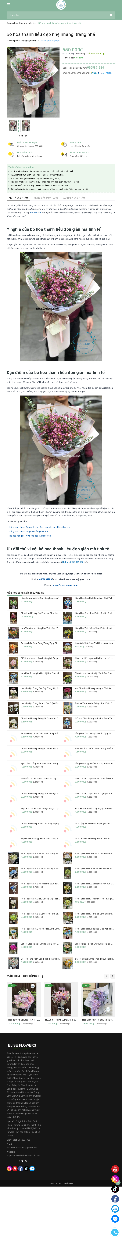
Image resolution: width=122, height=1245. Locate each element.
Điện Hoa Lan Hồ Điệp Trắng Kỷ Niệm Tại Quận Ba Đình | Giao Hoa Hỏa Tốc (55, 808)
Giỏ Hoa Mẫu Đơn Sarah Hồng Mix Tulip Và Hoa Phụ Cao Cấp (49, 658)
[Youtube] (15, 1168)
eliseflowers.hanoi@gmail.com (22, 1147)
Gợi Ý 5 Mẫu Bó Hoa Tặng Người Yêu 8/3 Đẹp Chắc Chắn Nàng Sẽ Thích (42, 171)
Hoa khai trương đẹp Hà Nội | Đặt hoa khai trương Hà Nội (36, 178)
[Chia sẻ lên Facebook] (19, 136)
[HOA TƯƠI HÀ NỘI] (61, 5)
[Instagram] (9, 1168)
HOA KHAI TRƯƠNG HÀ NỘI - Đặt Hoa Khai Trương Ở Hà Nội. (37, 175)
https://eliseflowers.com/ (65, 585)
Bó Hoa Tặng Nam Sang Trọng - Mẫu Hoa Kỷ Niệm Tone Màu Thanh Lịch (55, 959)
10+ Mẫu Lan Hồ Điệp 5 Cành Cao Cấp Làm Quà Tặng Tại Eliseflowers (54, 778)
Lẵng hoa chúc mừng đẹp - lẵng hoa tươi (29, 531)
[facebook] (20, 1168)
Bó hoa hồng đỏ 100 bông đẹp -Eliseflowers (30, 536)
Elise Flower (35, 212)
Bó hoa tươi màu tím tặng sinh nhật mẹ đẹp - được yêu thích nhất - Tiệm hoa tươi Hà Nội (49, 189)
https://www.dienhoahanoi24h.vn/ (23, 1155)
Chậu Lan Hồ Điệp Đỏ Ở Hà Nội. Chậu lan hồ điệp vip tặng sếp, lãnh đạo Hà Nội (57, 613)
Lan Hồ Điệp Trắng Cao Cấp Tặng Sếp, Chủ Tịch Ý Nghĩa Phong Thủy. (53, 688)
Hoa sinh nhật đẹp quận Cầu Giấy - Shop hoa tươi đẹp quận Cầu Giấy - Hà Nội (45, 182)
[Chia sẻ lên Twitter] (22, 136)
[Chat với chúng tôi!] (115, 1219)
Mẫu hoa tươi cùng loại (25, 976)
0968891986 (95, 67)
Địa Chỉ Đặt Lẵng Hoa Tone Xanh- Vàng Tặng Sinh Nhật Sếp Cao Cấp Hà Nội (56, 763)
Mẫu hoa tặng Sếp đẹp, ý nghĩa (25, 592)
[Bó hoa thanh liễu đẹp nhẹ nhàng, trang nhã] (33, 82)
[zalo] (32, 1168)
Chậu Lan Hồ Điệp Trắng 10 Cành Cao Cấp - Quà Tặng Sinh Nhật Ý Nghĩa (55, 718)
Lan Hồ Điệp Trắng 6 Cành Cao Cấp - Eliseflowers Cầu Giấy (48, 703)
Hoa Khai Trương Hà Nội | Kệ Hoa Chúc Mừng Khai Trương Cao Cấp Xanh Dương (58, 673)
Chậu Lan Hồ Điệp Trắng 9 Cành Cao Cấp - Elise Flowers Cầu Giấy (51, 748)
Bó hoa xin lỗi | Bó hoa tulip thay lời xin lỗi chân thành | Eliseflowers (40, 185)
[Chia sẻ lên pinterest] (26, 136)
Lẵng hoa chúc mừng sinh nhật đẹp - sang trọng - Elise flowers (40, 527)
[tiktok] (26, 1168)
